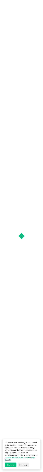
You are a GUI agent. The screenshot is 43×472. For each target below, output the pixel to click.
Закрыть (23, 465)
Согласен (10, 465)
